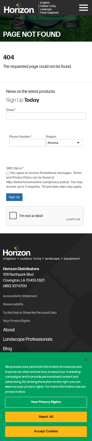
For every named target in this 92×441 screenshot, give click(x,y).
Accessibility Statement (20, 296)
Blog (7, 348)
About (9, 330)
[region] (46, 396)
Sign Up (14, 197)
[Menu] (83, 6)
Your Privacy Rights (46, 402)
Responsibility (13, 304)
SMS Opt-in (15, 168)
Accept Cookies (46, 431)
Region (51, 136)
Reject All (46, 417)
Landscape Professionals (27, 339)
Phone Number (20, 136)
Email (11, 110)
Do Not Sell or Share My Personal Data (29, 313)
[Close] (85, 359)
